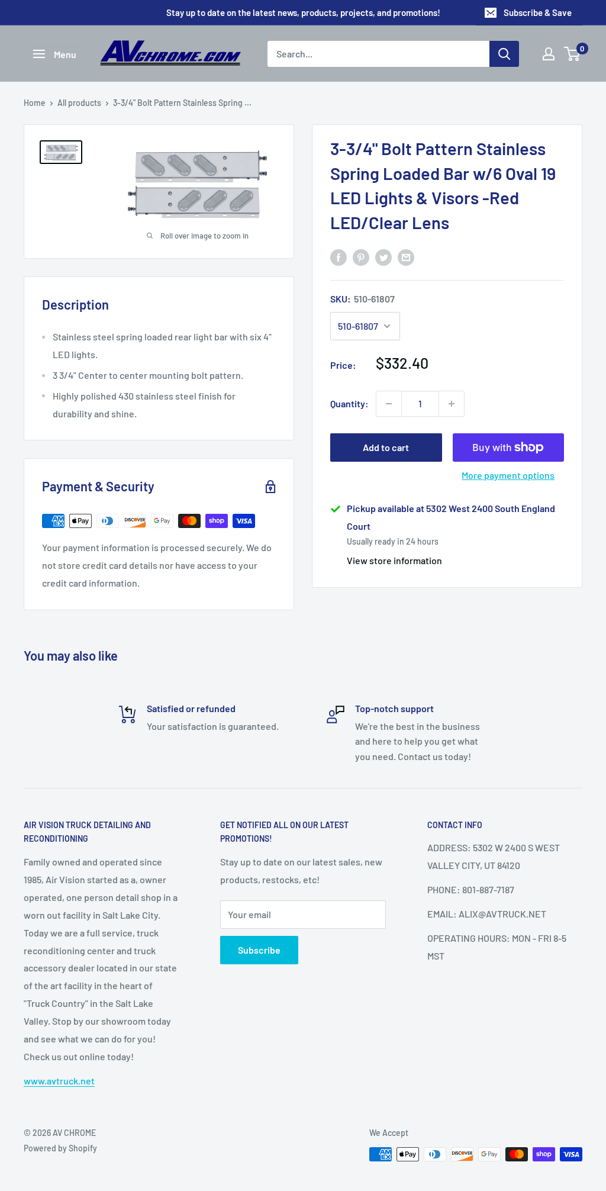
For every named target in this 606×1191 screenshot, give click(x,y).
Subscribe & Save (538, 12)
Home (35, 103)
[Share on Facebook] (338, 256)
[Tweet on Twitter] (383, 256)
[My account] (549, 53)
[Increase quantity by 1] (451, 403)
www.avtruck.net (59, 1080)
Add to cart (386, 447)
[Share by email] (406, 256)
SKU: (362, 298)
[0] (572, 54)
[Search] (504, 54)
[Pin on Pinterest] (361, 256)
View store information (394, 560)
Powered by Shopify (60, 1148)
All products (79, 103)
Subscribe (259, 949)
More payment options (508, 475)
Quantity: (349, 403)
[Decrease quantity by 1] (388, 403)
